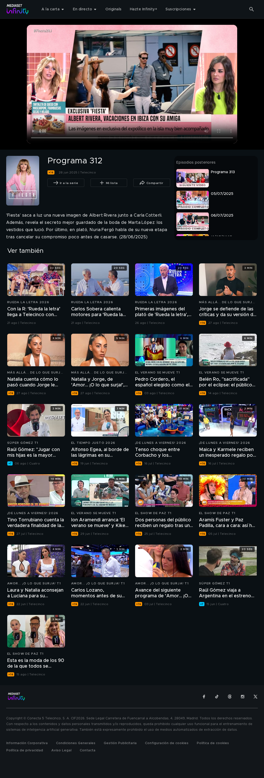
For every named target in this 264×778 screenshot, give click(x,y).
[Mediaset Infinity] (17, 9)
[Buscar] (252, 9)
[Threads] (229, 696)
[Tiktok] (216, 696)
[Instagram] (242, 696)
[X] (255, 696)
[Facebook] (204, 696)
